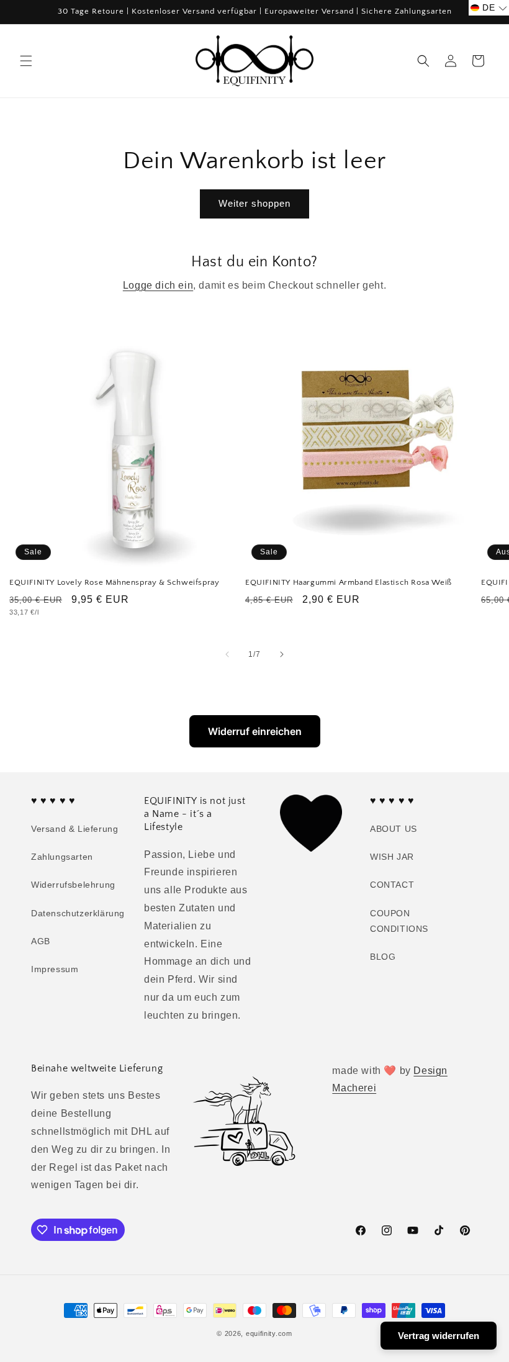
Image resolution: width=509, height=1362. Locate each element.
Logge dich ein (158, 285)
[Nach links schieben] (227, 654)
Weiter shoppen (254, 203)
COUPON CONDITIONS (399, 921)
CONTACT (392, 885)
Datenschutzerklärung (78, 913)
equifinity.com (269, 1333)
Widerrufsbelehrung (73, 885)
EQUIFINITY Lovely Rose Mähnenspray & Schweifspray (114, 582)
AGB (40, 941)
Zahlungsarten (62, 857)
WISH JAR (392, 857)
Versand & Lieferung (74, 829)
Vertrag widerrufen (438, 1335)
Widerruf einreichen (255, 731)
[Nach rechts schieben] (281, 654)
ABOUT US (393, 829)
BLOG (382, 957)
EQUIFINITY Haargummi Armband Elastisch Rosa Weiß (348, 582)
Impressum (54, 969)
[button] (26, 60)
